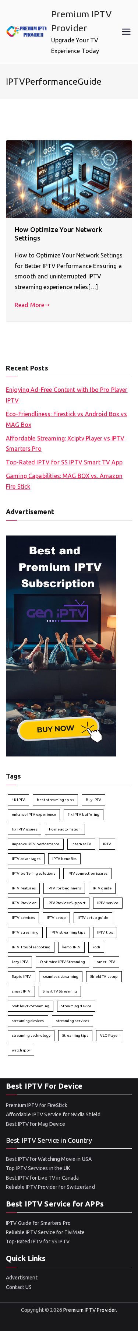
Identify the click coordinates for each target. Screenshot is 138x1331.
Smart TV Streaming (60, 991)
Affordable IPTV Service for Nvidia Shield (53, 1114)
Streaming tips (75, 1035)
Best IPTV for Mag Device (36, 1124)
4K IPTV (18, 800)
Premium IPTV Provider (89, 1310)
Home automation (65, 829)
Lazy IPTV (20, 962)
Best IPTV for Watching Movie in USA (49, 1159)
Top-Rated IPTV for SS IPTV (38, 1241)
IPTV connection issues (87, 873)
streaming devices (28, 1021)
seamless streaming (61, 976)
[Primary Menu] (126, 32)
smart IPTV (21, 991)
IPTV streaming (25, 932)
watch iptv (21, 1050)
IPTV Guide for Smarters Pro (38, 1223)
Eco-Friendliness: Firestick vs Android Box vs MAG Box (66, 419)
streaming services (72, 1021)
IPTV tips (105, 932)
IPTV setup (56, 918)
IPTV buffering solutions (34, 873)
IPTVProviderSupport (66, 903)
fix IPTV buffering (83, 814)
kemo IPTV (71, 947)
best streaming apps (55, 800)
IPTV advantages (26, 859)
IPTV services (23, 918)
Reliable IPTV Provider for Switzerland (50, 1187)
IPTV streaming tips (67, 932)
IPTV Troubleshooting (31, 947)
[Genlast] (61, 645)
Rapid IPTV (21, 976)
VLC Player (109, 1035)
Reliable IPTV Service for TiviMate (45, 1232)
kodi (96, 947)
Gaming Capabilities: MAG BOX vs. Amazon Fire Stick (64, 481)
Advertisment (22, 1278)
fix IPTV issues (24, 829)
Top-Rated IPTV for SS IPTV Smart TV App (64, 462)
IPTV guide (102, 888)
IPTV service (107, 903)
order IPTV (106, 962)
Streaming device (76, 1006)
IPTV (107, 844)
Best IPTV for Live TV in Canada (42, 1178)
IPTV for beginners (64, 888)
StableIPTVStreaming (30, 1006)
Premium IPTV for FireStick (36, 1105)
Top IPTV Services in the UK (38, 1168)
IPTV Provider (24, 903)
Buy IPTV (93, 800)
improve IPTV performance (36, 844)
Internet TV (81, 844)
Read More (29, 305)
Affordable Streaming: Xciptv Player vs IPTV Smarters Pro (65, 443)
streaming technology (31, 1035)
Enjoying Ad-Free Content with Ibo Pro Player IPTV (67, 395)
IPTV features (24, 888)
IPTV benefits (64, 859)
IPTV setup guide (93, 918)
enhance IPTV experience (34, 814)
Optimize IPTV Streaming (62, 962)
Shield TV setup (104, 976)
